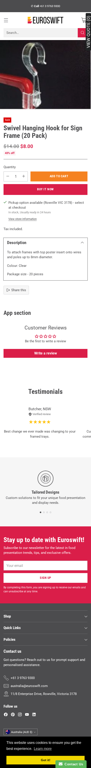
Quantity (10, 167)
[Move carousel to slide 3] (47, 512)
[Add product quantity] (24, 176)
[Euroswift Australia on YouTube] (27, 715)
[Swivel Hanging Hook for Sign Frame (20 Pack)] (45, 75)
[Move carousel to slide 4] (50, 512)
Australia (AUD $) (21, 732)
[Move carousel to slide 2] (44, 512)
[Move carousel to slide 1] (40, 512)
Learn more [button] (43, 749)
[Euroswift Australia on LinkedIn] (34, 715)
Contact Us (73, 764)
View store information (22, 219)
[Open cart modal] (83, 20)
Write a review (45, 353)
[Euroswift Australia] (45, 20)
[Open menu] (5, 20)
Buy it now (45, 189)
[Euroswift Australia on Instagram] (20, 715)
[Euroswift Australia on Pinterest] (12, 715)
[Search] (82, 32)
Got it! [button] (45, 760)
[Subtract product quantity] (8, 176)
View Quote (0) (88, 32)
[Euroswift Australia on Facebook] (5, 715)
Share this (18, 290)
